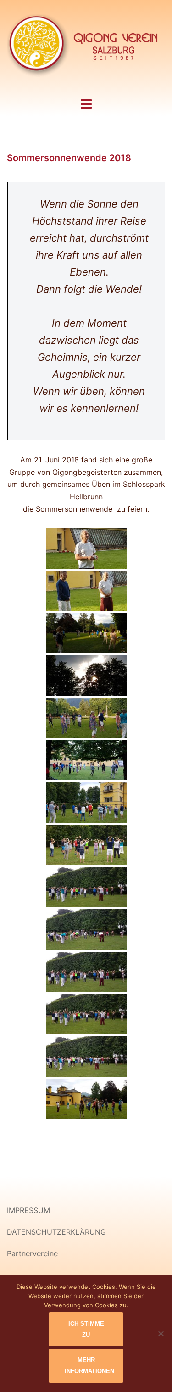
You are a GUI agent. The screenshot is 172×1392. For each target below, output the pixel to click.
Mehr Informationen (89, 1366)
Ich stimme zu (86, 1329)
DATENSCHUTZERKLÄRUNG (56, 1231)
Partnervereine (32, 1253)
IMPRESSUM (28, 1210)
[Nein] (160, 1333)
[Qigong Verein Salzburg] (86, 47)
